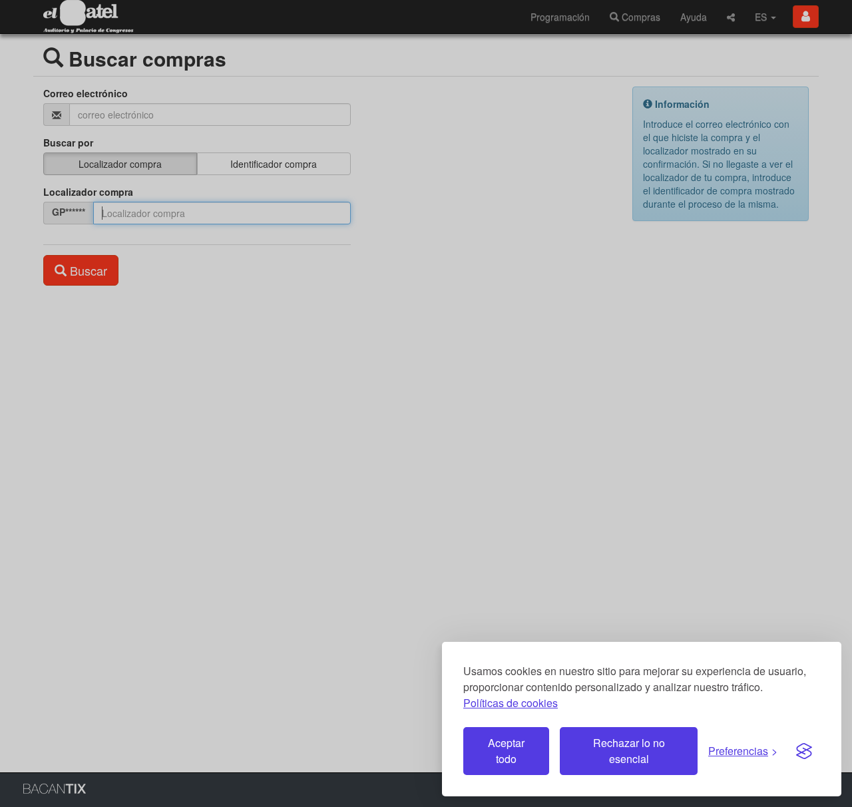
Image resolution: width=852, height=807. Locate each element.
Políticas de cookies (510, 702)
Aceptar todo (506, 750)
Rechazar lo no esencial (629, 750)
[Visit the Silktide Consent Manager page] (804, 751)
